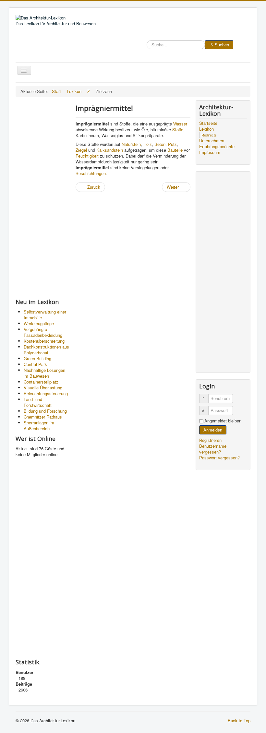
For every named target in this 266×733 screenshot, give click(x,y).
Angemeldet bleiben (222, 421)
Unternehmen (211, 141)
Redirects (209, 134)
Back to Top (239, 720)
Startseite (208, 123)
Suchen (222, 44)
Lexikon (206, 129)
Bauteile (175, 150)
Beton (159, 144)
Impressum (209, 152)
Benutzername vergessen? (212, 449)
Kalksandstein (109, 150)
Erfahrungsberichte (217, 146)
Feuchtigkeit (87, 156)
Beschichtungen (91, 173)
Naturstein (131, 144)
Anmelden (212, 430)
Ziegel (81, 150)
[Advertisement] (43, 197)
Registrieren (211, 440)
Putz (172, 144)
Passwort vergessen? (219, 458)
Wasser (180, 124)
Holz (147, 144)
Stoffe (177, 129)
